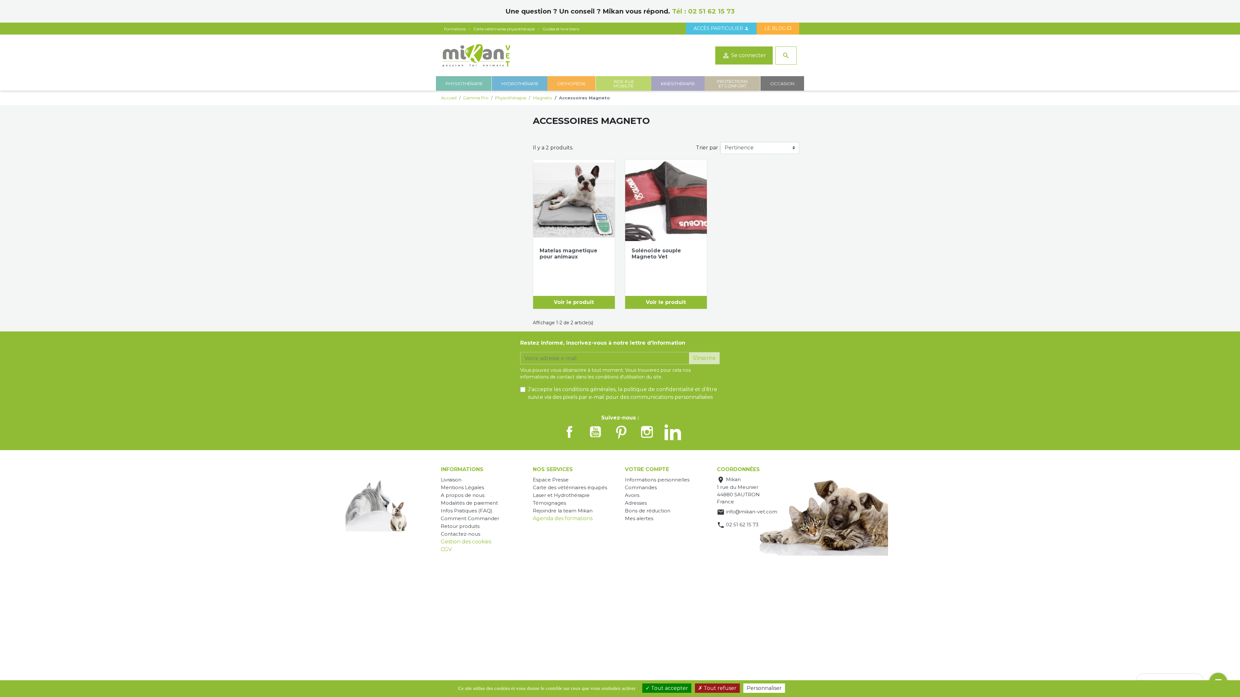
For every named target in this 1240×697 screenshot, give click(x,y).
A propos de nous (462, 495)
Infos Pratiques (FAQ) (466, 511)
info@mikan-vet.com (751, 512)
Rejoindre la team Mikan (563, 511)
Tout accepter (669, 688)
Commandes (641, 487)
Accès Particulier (721, 28)
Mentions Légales (462, 487)
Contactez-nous (460, 534)
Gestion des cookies (466, 542)
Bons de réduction (647, 511)
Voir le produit (574, 302)
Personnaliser (764, 688)
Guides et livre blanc (561, 28)
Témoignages (549, 503)
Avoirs (632, 495)
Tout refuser (719, 688)
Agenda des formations (563, 518)
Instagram (647, 432)
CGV (446, 549)
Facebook (569, 432)
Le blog (777, 28)
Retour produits (460, 526)
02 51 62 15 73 (711, 11)
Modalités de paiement (469, 503)
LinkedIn (673, 432)
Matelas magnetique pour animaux (568, 253)
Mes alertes (639, 518)
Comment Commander (470, 518)
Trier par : (708, 148)
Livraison (451, 480)
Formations (455, 28)
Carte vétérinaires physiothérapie (504, 28)
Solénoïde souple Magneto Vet (656, 253)
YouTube (595, 432)
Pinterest (621, 432)
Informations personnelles (657, 480)
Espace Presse (551, 480)
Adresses (636, 503)
